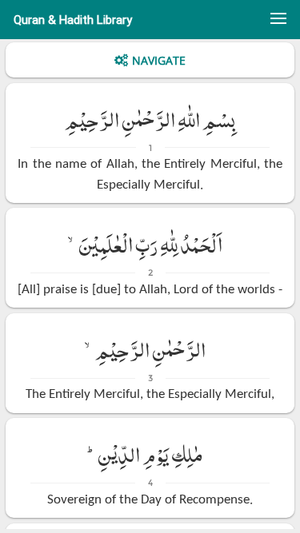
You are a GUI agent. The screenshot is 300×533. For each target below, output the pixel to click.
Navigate (159, 60)
